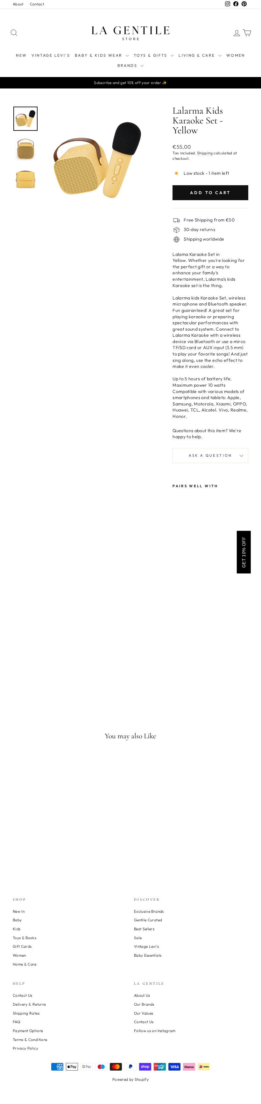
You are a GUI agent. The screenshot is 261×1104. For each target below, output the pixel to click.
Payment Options (28, 1030)
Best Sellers (144, 928)
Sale (138, 937)
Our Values (143, 1013)
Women (235, 55)
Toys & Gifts (151, 55)
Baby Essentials (147, 955)
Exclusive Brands (149, 911)
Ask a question (210, 455)
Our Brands (144, 1004)
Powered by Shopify (130, 1079)
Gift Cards (22, 946)
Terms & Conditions (30, 1039)
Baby (17, 920)
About (18, 4)
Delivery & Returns (29, 1004)
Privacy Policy (25, 1048)
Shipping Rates (26, 1013)
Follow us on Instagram (155, 1030)
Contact (37, 4)
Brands (128, 65)
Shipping (205, 153)
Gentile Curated (148, 920)
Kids (16, 928)
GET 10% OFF (243, 552)
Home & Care (25, 964)
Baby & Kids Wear (99, 55)
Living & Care (198, 55)
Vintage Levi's (51, 55)
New (21, 55)
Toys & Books (24, 937)
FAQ (16, 1021)
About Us (142, 995)
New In (19, 911)
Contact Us (22, 995)
